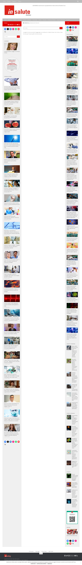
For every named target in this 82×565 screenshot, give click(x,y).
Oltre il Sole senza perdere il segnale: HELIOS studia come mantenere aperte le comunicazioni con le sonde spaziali (75, 431)
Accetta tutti (33, 563)
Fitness (24, 19)
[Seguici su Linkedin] (12, 24)
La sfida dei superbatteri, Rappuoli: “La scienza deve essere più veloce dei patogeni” (11, 290)
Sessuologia (35, 19)
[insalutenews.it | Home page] (17, 10)
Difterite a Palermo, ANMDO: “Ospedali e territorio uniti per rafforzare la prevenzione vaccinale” (12, 246)
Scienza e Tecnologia (61, 19)
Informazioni (31, 551)
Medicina (9, 19)
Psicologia (29, 19)
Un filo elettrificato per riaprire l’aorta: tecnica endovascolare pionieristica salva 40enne (72, 115)
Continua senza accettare (41, 563)
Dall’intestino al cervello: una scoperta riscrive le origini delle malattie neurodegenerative (72, 151)
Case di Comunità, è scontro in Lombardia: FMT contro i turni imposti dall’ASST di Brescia (11, 275)
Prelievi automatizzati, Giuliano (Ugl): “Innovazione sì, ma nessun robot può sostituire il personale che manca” (11, 319)
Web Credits (51, 551)
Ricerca (15, 19)
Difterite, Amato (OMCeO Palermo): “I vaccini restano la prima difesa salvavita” (11, 161)
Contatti (19, 1)
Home (4, 1)
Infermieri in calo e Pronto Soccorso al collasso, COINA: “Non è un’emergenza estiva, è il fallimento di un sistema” (11, 419)
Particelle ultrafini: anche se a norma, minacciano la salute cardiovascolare (72, 81)
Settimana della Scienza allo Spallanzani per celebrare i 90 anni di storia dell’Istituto (11, 217)
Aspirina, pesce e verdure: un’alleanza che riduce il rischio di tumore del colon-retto (72, 299)
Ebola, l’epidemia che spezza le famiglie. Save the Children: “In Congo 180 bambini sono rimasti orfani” (11, 376)
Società (40, 19)
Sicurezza (68, 19)
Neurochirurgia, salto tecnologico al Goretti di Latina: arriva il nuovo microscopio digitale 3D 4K (11, 347)
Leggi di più (50, 563)
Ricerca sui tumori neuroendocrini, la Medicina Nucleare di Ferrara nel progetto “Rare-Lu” (11, 405)
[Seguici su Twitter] (10, 24)
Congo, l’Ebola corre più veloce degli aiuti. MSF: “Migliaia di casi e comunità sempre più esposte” (11, 361)
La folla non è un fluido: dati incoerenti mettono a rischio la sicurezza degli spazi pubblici (75, 494)
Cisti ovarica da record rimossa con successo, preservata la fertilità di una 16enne (72, 239)
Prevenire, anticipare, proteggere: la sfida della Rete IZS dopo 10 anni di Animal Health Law (11, 190)
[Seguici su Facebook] (8, 24)
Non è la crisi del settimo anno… (72, 535)
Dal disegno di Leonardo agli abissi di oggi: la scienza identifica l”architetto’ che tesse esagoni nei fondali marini (74, 443)
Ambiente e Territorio (52, 19)
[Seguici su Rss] (19, 24)
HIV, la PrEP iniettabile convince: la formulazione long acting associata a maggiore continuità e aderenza (11, 434)
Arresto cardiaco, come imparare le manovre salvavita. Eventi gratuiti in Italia (11, 304)
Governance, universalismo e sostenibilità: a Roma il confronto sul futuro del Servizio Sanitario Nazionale (11, 232)
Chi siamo (9, 1)
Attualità (44, 19)
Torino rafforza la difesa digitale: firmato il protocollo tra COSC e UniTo (75, 485)
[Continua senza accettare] (80, 562)
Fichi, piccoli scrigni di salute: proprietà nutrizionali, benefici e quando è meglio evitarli (12, 130)
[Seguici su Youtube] (17, 24)
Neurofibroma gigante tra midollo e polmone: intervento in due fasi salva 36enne (72, 92)
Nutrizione (20, 19)
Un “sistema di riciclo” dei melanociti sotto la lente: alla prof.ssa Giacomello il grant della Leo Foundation (11, 390)
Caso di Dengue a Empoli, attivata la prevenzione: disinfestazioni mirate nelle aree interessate (11, 103)
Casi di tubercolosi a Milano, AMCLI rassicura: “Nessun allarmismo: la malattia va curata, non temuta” (11, 175)
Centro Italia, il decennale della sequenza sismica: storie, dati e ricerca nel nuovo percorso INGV (75, 397)
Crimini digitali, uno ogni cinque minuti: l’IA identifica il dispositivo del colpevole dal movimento (74, 503)
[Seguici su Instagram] (13, 24)
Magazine (14, 1)
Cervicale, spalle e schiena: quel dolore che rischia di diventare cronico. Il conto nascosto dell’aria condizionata (12, 88)
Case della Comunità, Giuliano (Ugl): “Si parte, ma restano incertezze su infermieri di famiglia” (11, 261)
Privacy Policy (44, 551)
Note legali (38, 551)
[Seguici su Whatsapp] (15, 24)
